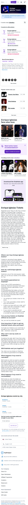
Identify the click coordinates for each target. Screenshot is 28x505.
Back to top (5, 247)
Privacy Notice (10, 503)
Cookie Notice (18, 503)
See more (13, 115)
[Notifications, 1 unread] (24, 2)
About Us (3, 471)
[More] (24, 6)
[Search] (18, 2)
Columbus (11, 22)
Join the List (13, 425)
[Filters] (25, 22)
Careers (3, 486)
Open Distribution (6, 474)
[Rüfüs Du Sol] (7, 133)
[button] (5, 2)
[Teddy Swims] (20, 133)
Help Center (4, 492)
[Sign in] (21, 2)
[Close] (25, 145)
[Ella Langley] (20, 168)
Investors (3, 480)
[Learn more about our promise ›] (6, 453)
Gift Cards (3, 495)
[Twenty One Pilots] (7, 168)
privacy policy (5, 430)
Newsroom (4, 483)
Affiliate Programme (6, 477)
